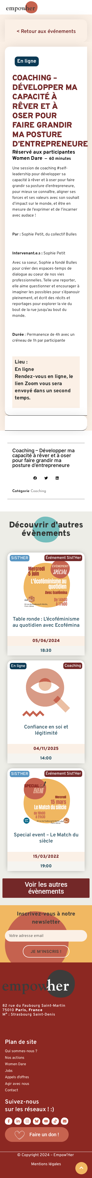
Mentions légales (46, 1164)
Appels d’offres (17, 1077)
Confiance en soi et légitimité (46, 730)
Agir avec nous (17, 1084)
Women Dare (15, 1064)
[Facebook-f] (8, 1121)
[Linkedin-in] (18, 1121)
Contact (11, 1090)
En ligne (26, 61)
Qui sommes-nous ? (21, 1051)
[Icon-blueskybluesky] (36, 1121)
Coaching (38, 491)
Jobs (9, 1071)
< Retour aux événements (46, 32)
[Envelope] (64, 1121)
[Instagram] (27, 1121)
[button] (34, 478)
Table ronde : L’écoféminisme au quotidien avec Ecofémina (46, 622)
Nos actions (14, 1058)
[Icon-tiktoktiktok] (55, 1121)
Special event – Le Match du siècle (46, 838)
